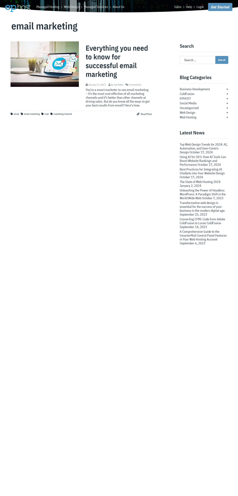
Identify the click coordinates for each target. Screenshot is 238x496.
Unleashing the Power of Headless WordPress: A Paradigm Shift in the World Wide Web (203, 194)
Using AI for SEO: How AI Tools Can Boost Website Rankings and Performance (203, 161)
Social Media (188, 103)
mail (47, 113)
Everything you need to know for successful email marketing (117, 61)
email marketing (32, 113)
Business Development (195, 89)
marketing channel (63, 113)
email (16, 113)
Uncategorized (189, 108)
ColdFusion (187, 94)
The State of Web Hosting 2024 (200, 182)
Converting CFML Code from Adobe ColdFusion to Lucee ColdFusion (202, 221)
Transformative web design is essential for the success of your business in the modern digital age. (202, 207)
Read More (146, 114)
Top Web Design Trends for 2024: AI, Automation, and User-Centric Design (204, 148)
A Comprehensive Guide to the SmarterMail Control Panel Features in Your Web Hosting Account (203, 235)
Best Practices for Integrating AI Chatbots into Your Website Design (202, 171)
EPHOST (185, 98)
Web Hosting (188, 117)
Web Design (187, 112)
